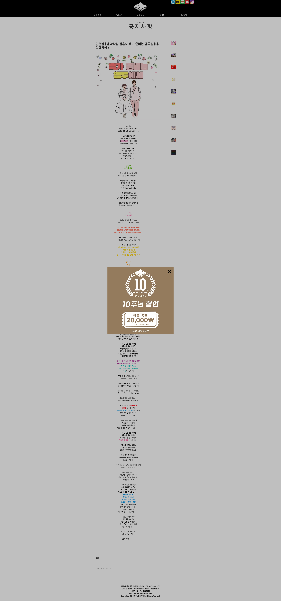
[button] (169, 271)
